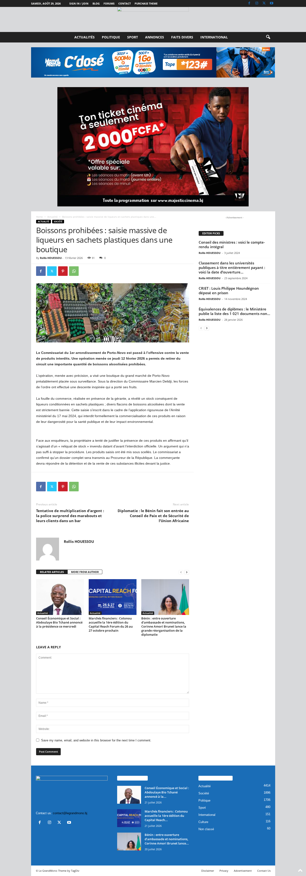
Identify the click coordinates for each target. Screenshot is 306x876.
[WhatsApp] (74, 271)
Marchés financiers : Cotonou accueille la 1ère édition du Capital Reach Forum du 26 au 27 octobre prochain (111, 624)
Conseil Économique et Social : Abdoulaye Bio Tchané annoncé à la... (167, 792)
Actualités (84, 37)
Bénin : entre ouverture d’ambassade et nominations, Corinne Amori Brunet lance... (167, 839)
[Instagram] (257, 3)
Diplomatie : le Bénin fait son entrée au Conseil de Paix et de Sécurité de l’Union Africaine (153, 515)
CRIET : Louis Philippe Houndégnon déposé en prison (229, 290)
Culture (203, 822)
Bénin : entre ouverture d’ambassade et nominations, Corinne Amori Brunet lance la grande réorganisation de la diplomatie (163, 626)
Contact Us (264, 870)
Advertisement (243, 870)
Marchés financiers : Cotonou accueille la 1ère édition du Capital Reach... (166, 815)
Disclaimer (207, 870)
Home (39, 216)
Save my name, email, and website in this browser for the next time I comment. (96, 740)
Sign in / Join (78, 3)
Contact (124, 3)
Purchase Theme (146, 3)
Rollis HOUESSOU (51, 258)
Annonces (154, 37)
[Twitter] (264, 3)
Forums (109, 3)
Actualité (52, 216)
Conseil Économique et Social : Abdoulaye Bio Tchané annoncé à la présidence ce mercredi (59, 622)
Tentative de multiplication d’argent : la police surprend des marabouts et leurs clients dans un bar (70, 515)
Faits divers (182, 37)
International (214, 37)
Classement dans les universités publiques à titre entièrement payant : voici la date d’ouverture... (232, 267)
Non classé (206, 829)
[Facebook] (249, 3)
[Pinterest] (63, 271)
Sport (132, 37)
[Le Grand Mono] (153, 19)
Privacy (223, 870)
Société (58, 221)
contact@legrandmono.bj (70, 813)
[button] (268, 37)
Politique (111, 37)
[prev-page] (181, 572)
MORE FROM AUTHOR (85, 572)
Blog (96, 3)
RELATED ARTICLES (52, 572)
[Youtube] (271, 3)
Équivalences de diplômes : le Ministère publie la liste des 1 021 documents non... (234, 311)
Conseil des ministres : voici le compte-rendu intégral (232, 244)
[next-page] (186, 572)
